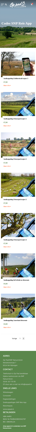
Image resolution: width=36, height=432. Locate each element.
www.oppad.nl (8, 409)
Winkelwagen (8, 392)
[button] (2, 4)
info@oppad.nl (26, 384)
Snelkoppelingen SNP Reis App (14, 402)
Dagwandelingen (9, 399)
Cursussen (7, 396)
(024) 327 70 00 (9, 382)
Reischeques (7, 406)
